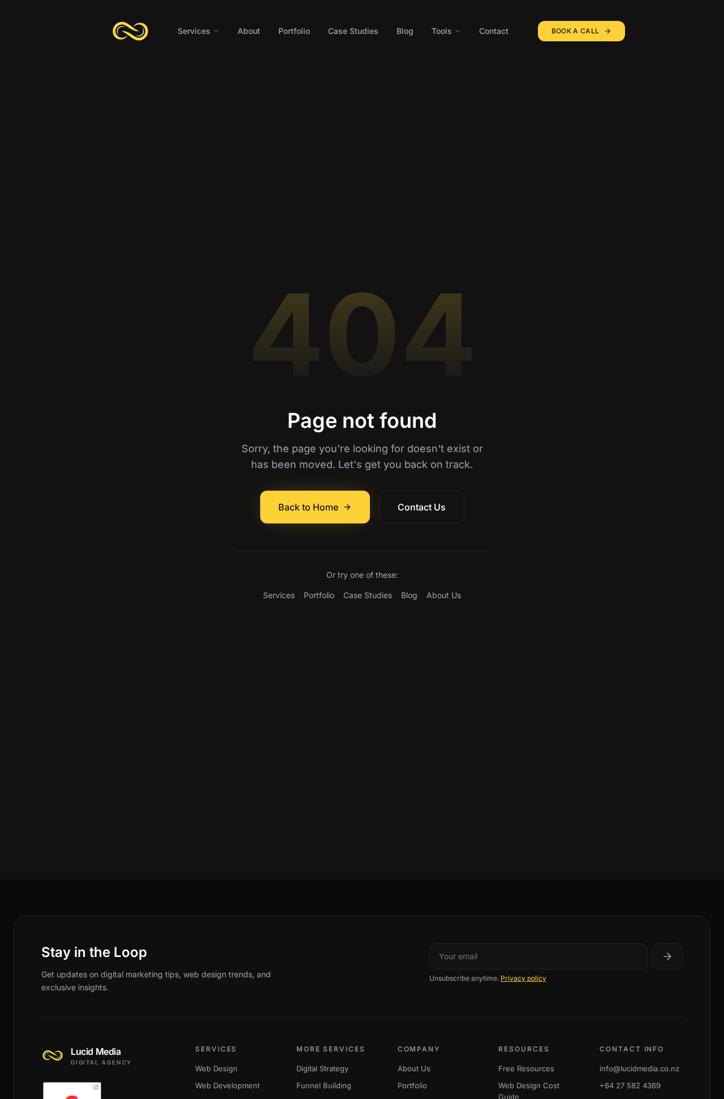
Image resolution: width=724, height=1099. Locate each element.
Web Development (227, 1084)
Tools (442, 31)
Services (194, 31)
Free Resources (526, 1067)
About (249, 31)
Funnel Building (323, 1084)
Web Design (216, 1067)
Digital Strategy (322, 1067)
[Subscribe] (667, 956)
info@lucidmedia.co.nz (639, 1067)
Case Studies (353, 31)
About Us (443, 595)
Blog (405, 31)
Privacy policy (523, 978)
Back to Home (308, 507)
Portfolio (294, 31)
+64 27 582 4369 (630, 1084)
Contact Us (422, 507)
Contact (493, 31)
